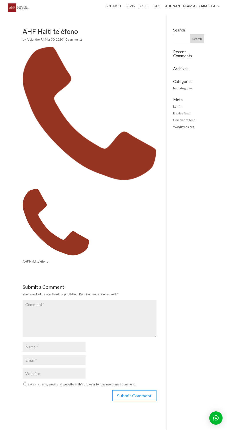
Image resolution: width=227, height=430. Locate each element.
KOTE (144, 6)
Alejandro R (35, 39)
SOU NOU (113, 6)
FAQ (156, 6)
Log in (177, 106)
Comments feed (184, 120)
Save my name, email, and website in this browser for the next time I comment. (82, 384)
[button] (216, 418)
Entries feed (181, 113)
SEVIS (130, 6)
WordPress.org (183, 127)
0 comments (73, 39)
